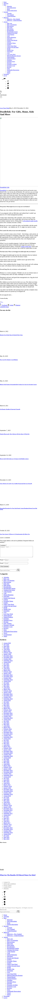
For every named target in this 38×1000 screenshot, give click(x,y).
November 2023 (8, 695)
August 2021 (7, 738)
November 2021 (8, 734)
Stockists (6, 12)
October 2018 (7, 792)
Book (8, 9)
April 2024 (7, 687)
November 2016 (8, 829)
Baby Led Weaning (12, 24)
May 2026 (6, 648)
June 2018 (6, 799)
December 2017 (8, 808)
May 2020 (6, 762)
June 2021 (6, 742)
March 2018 (7, 804)
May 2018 (6, 800)
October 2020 (7, 754)
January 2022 (7, 730)
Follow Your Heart (11, 46)
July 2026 (6, 644)
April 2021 (7, 745)
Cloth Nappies (10, 34)
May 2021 (6, 743)
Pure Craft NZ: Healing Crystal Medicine (9, 359)
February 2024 (8, 691)
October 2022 (7, 716)
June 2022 (6, 722)
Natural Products (11, 58)
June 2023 (6, 703)
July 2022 (6, 721)
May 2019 (6, 781)
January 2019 (7, 788)
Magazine (9, 6)
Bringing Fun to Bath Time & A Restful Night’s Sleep (11, 334)
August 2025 (7, 662)
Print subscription (11, 7)
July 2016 (6, 835)
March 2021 (7, 746)
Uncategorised (8, 634)
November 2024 (8, 676)
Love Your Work (11, 54)
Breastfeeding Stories (12, 31)
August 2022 (7, 719)
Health (8, 48)
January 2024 (7, 692)
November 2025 (8, 657)
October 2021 (7, 735)
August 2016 (7, 834)
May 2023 (6, 705)
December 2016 (8, 827)
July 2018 (6, 797)
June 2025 (6, 665)
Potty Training (7, 623)
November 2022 (8, 714)
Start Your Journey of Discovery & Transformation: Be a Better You (15, 534)
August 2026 (7, 643)
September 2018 (8, 794)
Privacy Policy (8, 885)
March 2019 (7, 785)
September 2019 (8, 775)
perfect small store (26, 246)
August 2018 (7, 796)
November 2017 (8, 810)
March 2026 (7, 651)
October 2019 (7, 773)
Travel (8, 71)
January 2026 (7, 654)
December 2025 (8, 656)
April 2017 (7, 821)
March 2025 (7, 670)
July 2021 (6, 740)
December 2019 (8, 770)
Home (5, 2)
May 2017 (6, 820)
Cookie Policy (7, 887)
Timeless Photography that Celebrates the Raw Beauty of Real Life (14, 434)
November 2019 (8, 772)
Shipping (6, 888)
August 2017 (7, 815)
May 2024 (6, 686)
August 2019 (7, 777)
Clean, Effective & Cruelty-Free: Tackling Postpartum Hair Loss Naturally (16, 483)
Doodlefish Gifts (4, 187)
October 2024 (7, 678)
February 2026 (8, 652)
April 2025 (7, 668)
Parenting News (11, 61)
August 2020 (7, 757)
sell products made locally (30, 221)
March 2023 (7, 708)
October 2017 (7, 812)
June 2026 (6, 646)
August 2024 (7, 681)
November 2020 (8, 753)
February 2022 (8, 729)
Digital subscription (12, 10)
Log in (5, 75)
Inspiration (9, 51)
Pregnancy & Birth (12, 64)
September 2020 (8, 756)
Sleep (8, 68)
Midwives (6, 17)
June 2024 (6, 684)
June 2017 (6, 818)
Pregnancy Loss (11, 65)
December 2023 (8, 694)
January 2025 (7, 673)
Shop (5, 5)
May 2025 (6, 667)
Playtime (9, 63)
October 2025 (7, 659)
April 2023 (7, 707)
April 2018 (7, 802)
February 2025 (8, 671)
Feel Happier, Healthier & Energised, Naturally (10, 409)
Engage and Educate (12, 40)
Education (9, 39)
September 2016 (8, 832)
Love (8, 53)
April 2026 (7, 649)
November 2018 (8, 791)
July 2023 (6, 702)
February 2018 (8, 805)
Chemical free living (12, 33)
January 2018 (7, 807)
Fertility (9, 44)
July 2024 (6, 683)
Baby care (9, 23)
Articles (5, 22)
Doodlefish (3, 190)
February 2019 (8, 786)
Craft (8, 36)
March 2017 (7, 823)
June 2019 (6, 780)
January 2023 (7, 711)
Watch (8, 73)
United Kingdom (11, 16)
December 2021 (8, 732)
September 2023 (8, 699)
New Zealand (10, 14)
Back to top (3, 909)
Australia (9, 13)
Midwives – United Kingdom (14, 20)
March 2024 (7, 689)
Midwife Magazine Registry (14, 56)
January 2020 (7, 769)
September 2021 (8, 737)
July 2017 (6, 816)
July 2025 (6, 664)
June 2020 (6, 761)
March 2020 (7, 765)
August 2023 (7, 700)
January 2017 (7, 826)
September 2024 (8, 679)
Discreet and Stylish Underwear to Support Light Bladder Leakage (14, 458)
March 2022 (7, 727)
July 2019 (6, 778)
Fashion (9, 41)
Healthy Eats (10, 50)
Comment (3, 545)
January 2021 (7, 749)
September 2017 (8, 813)
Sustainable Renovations (13, 70)
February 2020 (8, 767)
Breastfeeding (10, 30)
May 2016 (6, 839)
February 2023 (8, 710)
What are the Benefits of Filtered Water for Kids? (18, 875)
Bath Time (9, 27)
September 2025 (8, 660)
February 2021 (8, 748)
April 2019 (7, 783)
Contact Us (7, 882)
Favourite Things (11, 43)
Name (2, 560)
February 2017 (8, 824)
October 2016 (7, 831)
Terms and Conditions (10, 883)
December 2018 (8, 789)
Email (2, 563)
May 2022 (6, 724)
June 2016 (6, 837)
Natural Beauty (11, 57)
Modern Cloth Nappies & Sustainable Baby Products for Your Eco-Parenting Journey (18, 384)
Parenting (9, 60)
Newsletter (6, 74)
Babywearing (10, 26)
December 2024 (8, 675)
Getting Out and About (12, 47)
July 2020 (6, 759)
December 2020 (8, 751)
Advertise (6, 3)
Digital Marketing (11, 37)
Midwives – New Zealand (13, 19)
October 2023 (7, 697)
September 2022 (8, 718)
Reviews (9, 67)
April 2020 (7, 764)
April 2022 (7, 726)
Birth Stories (10, 29)
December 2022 (8, 713)
